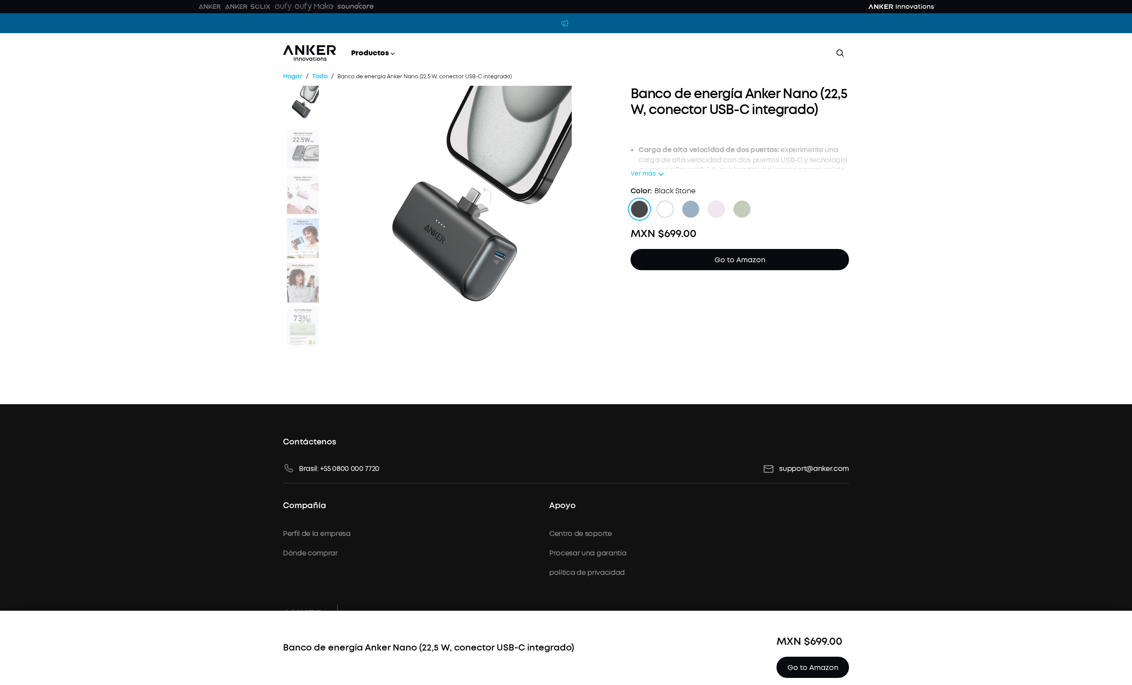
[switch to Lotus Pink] (716, 209)
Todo (320, 76)
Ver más (643, 174)
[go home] (309, 53)
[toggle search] (840, 53)
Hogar (292, 76)
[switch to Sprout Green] (742, 209)
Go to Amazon (740, 259)
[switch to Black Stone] (639, 209)
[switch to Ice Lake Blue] (691, 209)
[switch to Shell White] (665, 209)
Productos (370, 52)
